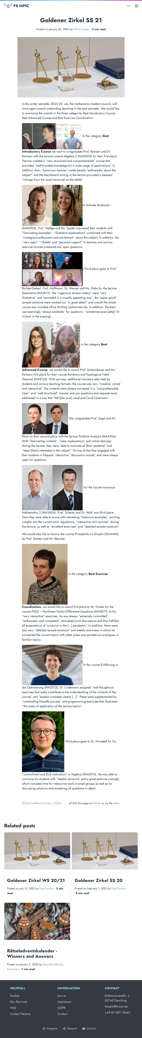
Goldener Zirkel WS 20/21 (36, 880)
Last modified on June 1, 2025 (43, 803)
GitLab (97, 803)
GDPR (61, 1008)
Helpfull (17, 988)
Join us (61, 995)
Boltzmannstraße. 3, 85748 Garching (117, 998)
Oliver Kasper (81, 29)
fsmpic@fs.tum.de (116, 1006)
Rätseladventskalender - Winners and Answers (32, 953)
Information (68, 988)
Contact (62, 1014)
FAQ (13, 1008)
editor (116, 803)
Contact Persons (20, 1014)
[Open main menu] (136, 6)
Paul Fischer (46, 888)
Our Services (18, 1002)
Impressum (64, 1002)
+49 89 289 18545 (117, 1012)
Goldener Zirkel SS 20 (98, 880)
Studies (14, 995)
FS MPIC (20, 5)
